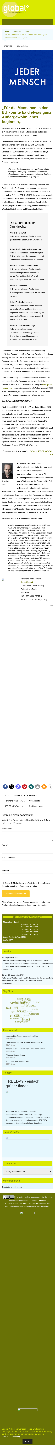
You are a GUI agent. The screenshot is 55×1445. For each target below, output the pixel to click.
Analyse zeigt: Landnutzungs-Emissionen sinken (25, 1049)
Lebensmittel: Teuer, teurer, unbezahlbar (22, 1036)
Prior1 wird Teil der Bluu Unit (17, 1061)
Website (5, 870)
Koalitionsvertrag (35, 806)
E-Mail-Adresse (9, 858)
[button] (5, 786)
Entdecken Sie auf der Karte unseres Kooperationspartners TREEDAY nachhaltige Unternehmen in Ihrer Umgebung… (24, 1114)
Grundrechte (34, 801)
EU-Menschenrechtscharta (25, 795)
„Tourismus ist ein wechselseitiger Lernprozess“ (25, 1042)
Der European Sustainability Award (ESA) (20, 960)
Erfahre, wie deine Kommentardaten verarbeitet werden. (24, 905)
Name (5, 845)
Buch (7, 795)
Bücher (19, 46)
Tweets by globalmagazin (12, 1187)
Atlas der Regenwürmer (15, 1055)
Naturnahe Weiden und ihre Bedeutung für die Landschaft (27, 978)
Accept (27, 1441)
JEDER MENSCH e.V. (14, 806)
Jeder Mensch (27, 582)
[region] (27, 1144)
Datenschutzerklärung (11, 1436)
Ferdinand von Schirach (15, 801)
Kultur (25, 46)
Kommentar (7, 828)
